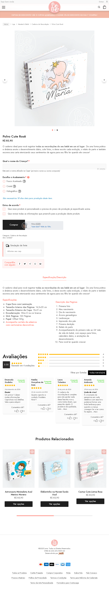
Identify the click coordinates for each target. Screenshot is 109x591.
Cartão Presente (36, 573)
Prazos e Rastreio (18, 578)
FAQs (68, 573)
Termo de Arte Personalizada (41, 583)
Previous (5, 80)
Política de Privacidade (38, 578)
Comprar (14, 224)
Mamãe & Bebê (23, 24)
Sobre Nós (78, 573)
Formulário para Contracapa (68, 583)
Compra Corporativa (54, 573)
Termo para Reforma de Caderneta (83, 578)
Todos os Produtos (19, 573)
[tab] (54, 277)
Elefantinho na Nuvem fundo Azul (54, 493)
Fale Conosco (91, 573)
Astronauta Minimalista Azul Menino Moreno (18, 493)
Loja (13, 24)
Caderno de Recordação (40, 24)
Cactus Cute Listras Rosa (90, 491)
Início (6, 24)
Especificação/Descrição (54, 277)
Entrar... (102, 1)
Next (104, 80)
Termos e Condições (58, 578)
